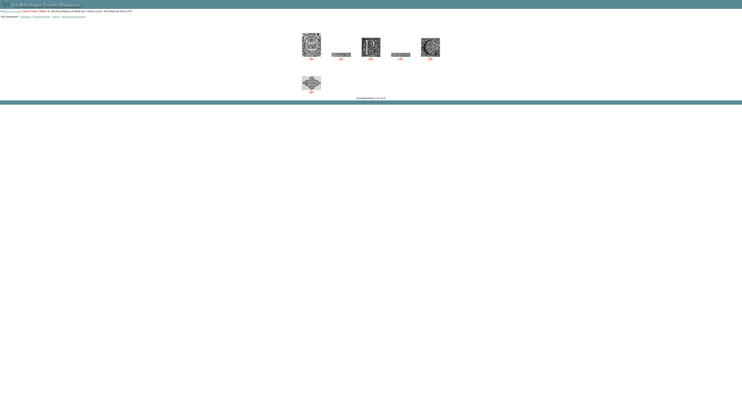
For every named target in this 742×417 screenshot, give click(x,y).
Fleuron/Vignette (41, 16)
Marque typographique (74, 16)
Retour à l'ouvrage (12, 11)
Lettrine (56, 16)
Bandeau (26, 16)
